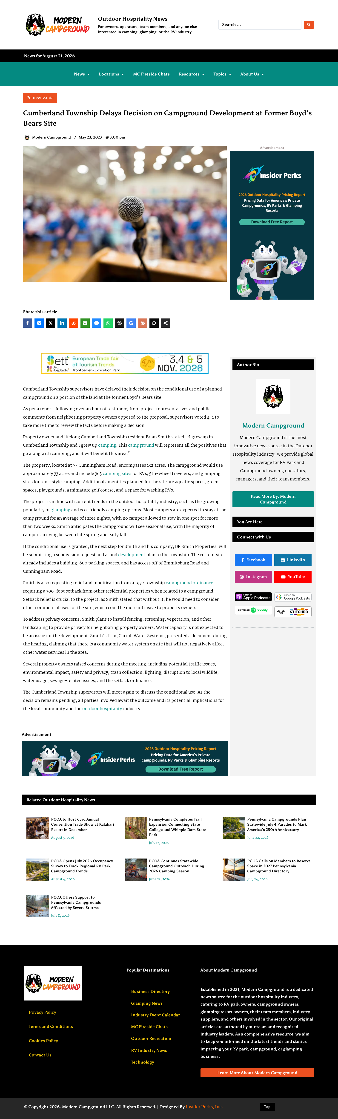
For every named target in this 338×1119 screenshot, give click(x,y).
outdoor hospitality (102, 709)
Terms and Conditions (51, 1026)
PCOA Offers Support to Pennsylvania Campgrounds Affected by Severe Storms (76, 902)
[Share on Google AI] (131, 323)
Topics (220, 74)
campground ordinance (189, 583)
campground (141, 445)
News (79, 74)
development (131, 555)
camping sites (117, 473)
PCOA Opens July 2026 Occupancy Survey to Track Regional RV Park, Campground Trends (82, 866)
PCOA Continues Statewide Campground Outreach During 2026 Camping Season (176, 866)
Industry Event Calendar (155, 1015)
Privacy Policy (42, 1012)
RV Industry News (149, 1050)
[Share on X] (50, 323)
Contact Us (40, 1055)
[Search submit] (309, 25)
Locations (109, 74)
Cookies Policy (43, 1040)
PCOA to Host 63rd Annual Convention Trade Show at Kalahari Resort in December (82, 824)
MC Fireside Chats (151, 74)
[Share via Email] (85, 323)
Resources (189, 74)
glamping (60, 510)
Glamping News (147, 1003)
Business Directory (150, 991)
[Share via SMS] (96, 323)
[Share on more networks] (165, 323)
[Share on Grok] (154, 323)
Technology (142, 1062)
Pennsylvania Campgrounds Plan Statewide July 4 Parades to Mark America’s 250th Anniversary (277, 824)
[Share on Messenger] (39, 323)
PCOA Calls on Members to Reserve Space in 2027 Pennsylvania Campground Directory (279, 866)
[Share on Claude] (142, 323)
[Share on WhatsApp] (108, 323)
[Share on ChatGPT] (119, 323)
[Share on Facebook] (27, 323)
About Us (250, 74)
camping (107, 445)
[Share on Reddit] (73, 323)
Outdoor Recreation (151, 1038)
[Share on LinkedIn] (62, 323)
